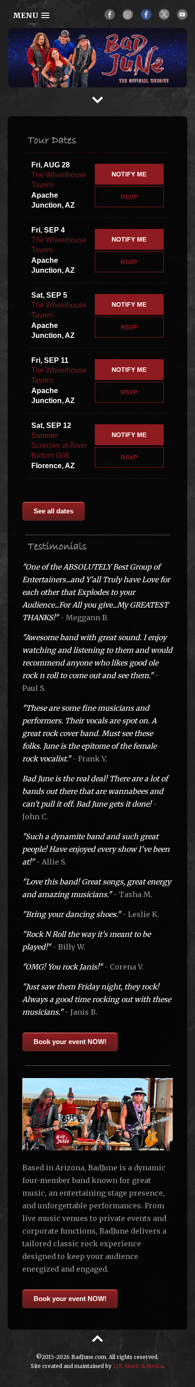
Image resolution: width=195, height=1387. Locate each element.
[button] (31, 15)
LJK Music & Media (138, 1366)
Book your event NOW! (70, 1041)
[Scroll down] (97, 96)
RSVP (129, 196)
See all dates (53, 511)
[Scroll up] (97, 1335)
